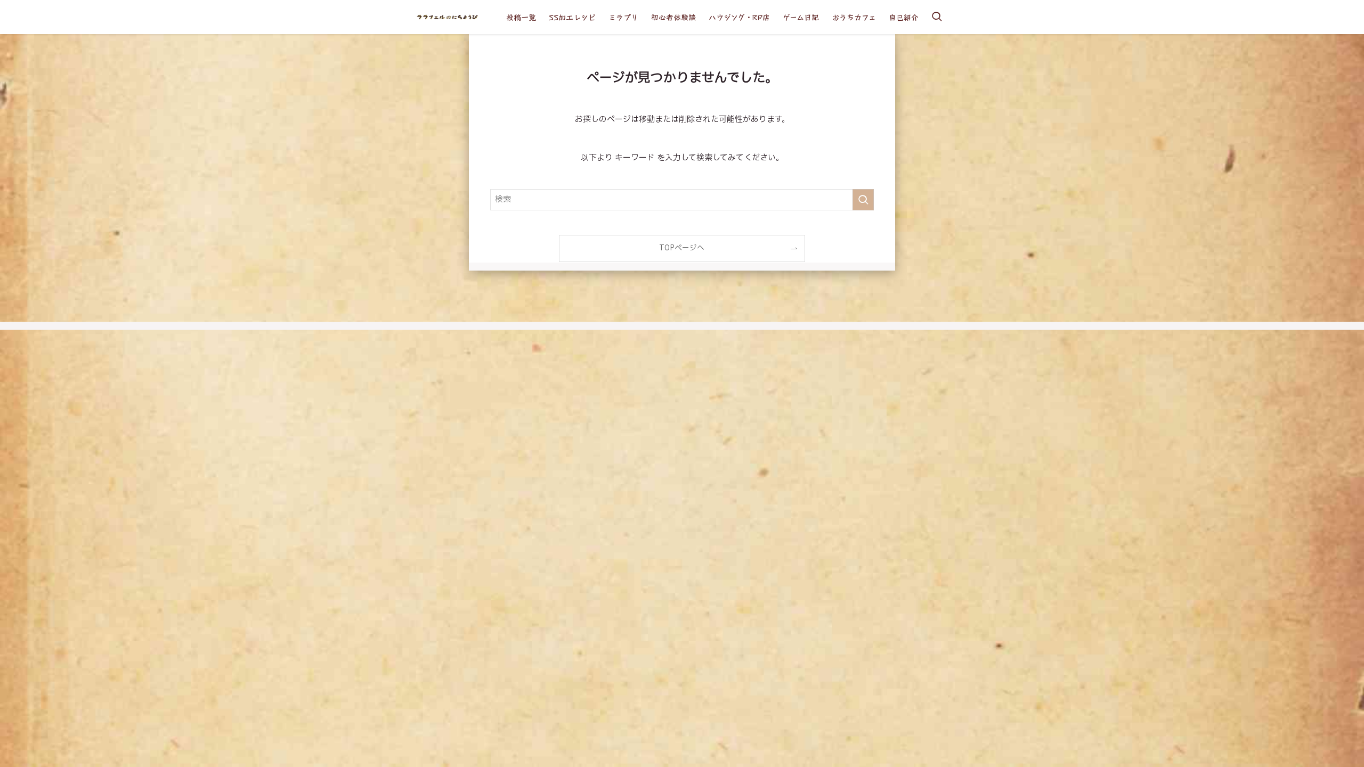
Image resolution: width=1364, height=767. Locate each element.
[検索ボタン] (936, 17)
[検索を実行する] (863, 199)
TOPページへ (681, 248)
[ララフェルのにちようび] (447, 17)
